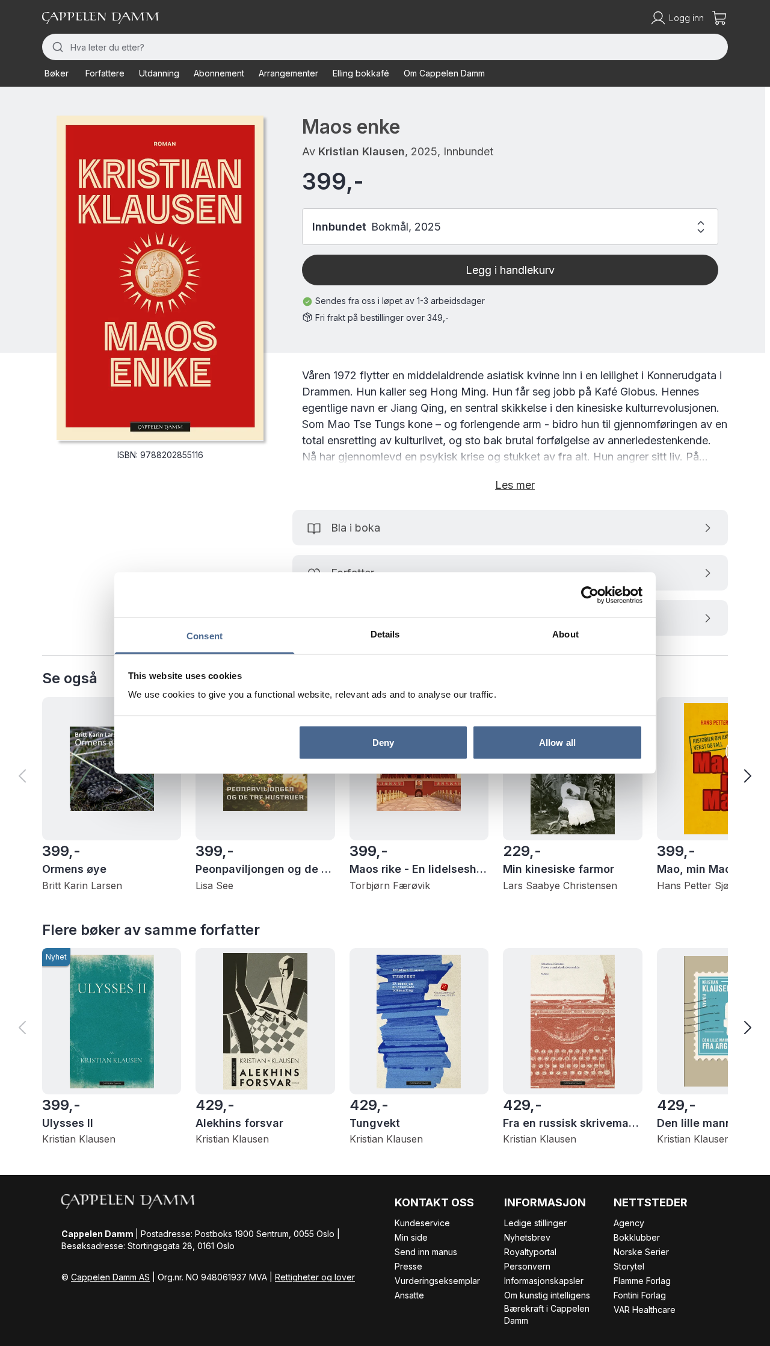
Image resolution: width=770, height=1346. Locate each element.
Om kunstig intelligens (547, 1295)
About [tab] (565, 634)
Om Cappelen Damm (444, 73)
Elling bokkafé (361, 73)
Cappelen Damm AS (110, 1277)
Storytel (629, 1266)
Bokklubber (637, 1237)
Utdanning (159, 73)
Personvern (527, 1266)
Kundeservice (422, 1223)
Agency (629, 1223)
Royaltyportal (530, 1252)
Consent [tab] (204, 636)
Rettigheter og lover (315, 1277)
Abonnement (219, 73)
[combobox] (385, 47)
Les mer (515, 485)
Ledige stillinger (535, 1223)
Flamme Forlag (642, 1281)
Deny (383, 742)
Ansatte (409, 1295)
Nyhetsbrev (527, 1237)
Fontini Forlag (640, 1295)
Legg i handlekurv (510, 270)
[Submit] (56, 47)
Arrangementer (288, 73)
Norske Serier (641, 1252)
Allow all (557, 742)
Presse (408, 1266)
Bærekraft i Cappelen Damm (547, 1314)
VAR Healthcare (645, 1309)
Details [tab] (385, 634)
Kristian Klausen (361, 151)
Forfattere (105, 73)
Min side (411, 1237)
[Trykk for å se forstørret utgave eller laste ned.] (160, 278)
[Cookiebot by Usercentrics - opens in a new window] (589, 595)
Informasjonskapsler (544, 1281)
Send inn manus (426, 1252)
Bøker (57, 73)
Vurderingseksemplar (437, 1281)
